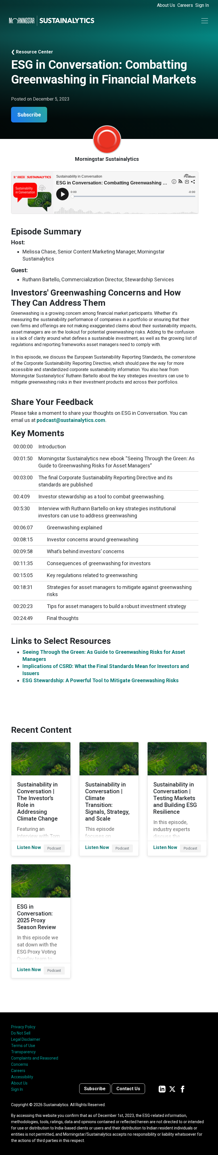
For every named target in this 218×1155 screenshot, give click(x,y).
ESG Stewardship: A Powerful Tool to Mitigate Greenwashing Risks (100, 680)
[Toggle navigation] (204, 20)
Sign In (202, 5)
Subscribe (95, 1088)
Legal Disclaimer (25, 1039)
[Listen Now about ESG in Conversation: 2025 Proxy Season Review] (40, 921)
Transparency (23, 1052)
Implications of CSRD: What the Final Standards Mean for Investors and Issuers (105, 669)
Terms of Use (23, 1045)
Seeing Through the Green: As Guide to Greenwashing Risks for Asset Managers (103, 655)
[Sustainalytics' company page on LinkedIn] (162, 1088)
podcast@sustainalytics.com (71, 420)
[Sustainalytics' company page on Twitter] (172, 1088)
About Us (166, 5)
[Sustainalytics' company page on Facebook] (182, 1088)
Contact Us (128, 1088)
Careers (185, 5)
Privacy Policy (23, 1027)
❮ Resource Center (32, 52)
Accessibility (22, 1077)
